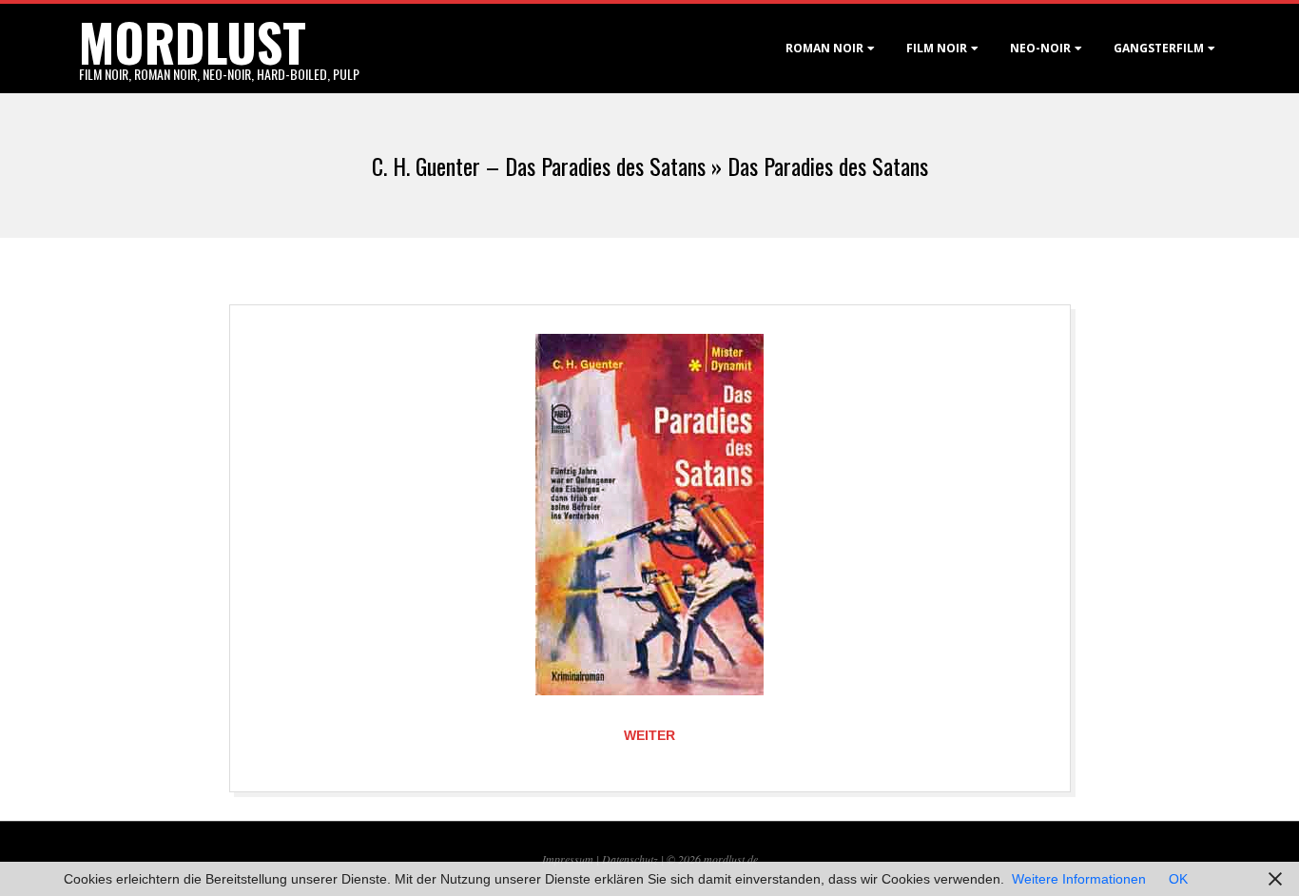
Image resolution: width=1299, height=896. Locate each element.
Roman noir (824, 48)
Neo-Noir (1040, 48)
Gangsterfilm (1159, 48)
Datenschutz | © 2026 (653, 859)
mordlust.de (731, 859)
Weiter (649, 735)
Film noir (936, 48)
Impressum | (572, 859)
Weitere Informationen (1079, 878)
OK (1178, 878)
